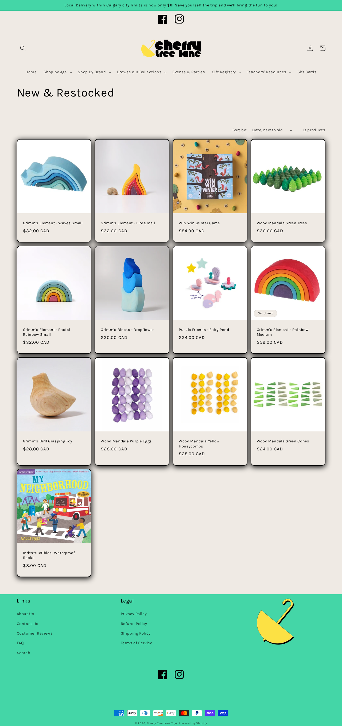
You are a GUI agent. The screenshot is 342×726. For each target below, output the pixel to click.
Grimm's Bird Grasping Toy (48, 441)
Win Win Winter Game (199, 223)
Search (23, 653)
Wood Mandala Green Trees (282, 223)
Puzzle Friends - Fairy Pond (204, 329)
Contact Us (27, 623)
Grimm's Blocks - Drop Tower (127, 329)
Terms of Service (137, 643)
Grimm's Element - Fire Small (128, 223)
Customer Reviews (35, 633)
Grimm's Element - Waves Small (53, 223)
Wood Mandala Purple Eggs (126, 441)
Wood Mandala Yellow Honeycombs (199, 443)
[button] (23, 48)
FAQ (20, 643)
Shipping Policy (136, 633)
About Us (25, 614)
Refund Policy (134, 623)
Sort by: (239, 130)
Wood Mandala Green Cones (283, 441)
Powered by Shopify (193, 723)
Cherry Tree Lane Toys (162, 723)
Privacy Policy (134, 614)
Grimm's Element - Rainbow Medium (283, 332)
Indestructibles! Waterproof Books (49, 555)
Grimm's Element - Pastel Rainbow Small (46, 332)
